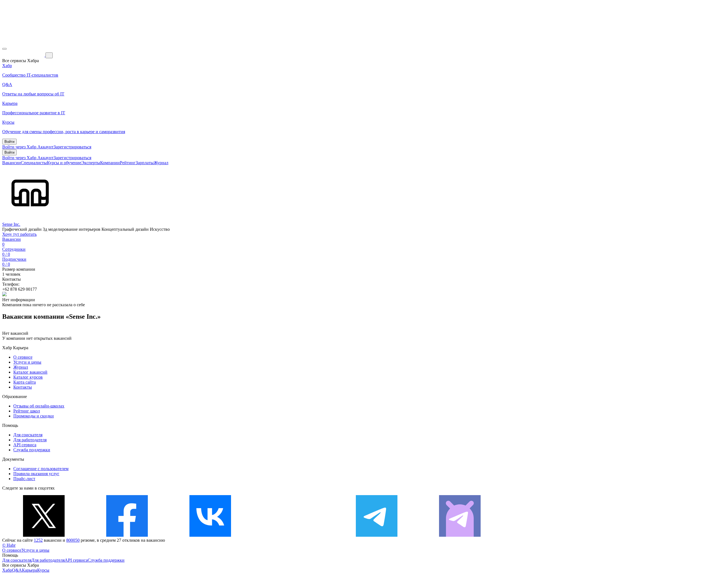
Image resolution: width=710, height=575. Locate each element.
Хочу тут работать (19, 234)
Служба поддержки (31, 449)
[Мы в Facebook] (127, 535)
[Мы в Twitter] (43, 535)
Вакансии (11, 162)
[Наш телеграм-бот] (459, 535)
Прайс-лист (24, 478)
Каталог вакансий (30, 372)
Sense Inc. (11, 224)
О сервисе (22, 357)
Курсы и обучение (64, 162)
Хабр (7, 570)
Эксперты (90, 162)
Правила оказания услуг (36, 473)
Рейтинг (128, 162)
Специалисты (34, 162)
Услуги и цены (27, 362)
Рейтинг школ (26, 411)
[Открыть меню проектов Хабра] (4, 49)
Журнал (161, 162)
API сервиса (24, 444)
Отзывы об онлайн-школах (38, 406)
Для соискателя (27, 434)
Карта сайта (24, 382)
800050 (73, 540)
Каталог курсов (28, 377)
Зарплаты (145, 162)
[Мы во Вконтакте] (210, 535)
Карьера (29, 570)
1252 (38, 540)
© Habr (9, 545)
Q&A (17, 570)
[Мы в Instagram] (293, 535)
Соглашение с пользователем (41, 468)
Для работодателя (30, 439)
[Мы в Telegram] (376, 535)
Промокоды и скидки (33, 416)
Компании (110, 162)
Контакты (22, 387)
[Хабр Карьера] (23, 55)
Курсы (43, 570)
